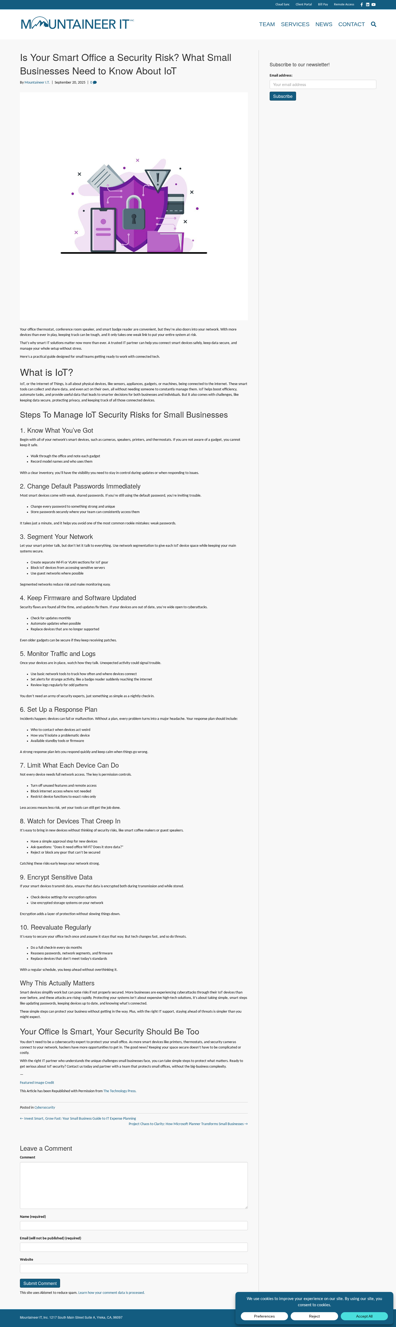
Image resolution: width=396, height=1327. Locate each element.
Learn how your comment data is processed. (111, 1293)
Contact (351, 24)
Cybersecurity (44, 1108)
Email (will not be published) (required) (50, 1238)
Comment (27, 1158)
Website (26, 1260)
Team (267, 24)
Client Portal (304, 4)
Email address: (281, 76)
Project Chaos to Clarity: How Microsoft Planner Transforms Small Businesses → (188, 1124)
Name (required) (33, 1217)
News (323, 24)
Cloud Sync (283, 4)
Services (295, 24)
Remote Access (344, 4)
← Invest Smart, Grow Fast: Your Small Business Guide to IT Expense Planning (78, 1119)
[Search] (372, 24)
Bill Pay (323, 4)
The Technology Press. (120, 1091)
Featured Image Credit (37, 1083)
